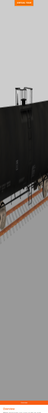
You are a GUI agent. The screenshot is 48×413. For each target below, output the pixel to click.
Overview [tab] (24, 403)
